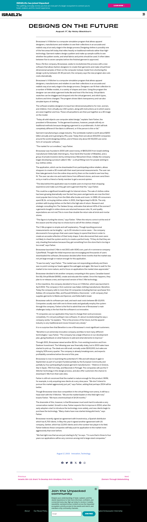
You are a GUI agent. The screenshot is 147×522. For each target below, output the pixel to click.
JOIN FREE (89, 514)
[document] (73, 261)
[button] (95, 489)
